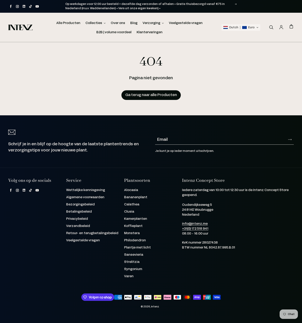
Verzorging (152, 23)
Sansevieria (133, 254)
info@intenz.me (195, 223)
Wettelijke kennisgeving (85, 190)
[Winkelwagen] (291, 26)
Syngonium (133, 269)
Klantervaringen (150, 32)
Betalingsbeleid (79, 211)
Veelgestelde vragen (186, 23)
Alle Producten (68, 23)
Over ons (118, 23)
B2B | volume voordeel (113, 32)
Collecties (94, 23)
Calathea (131, 204)
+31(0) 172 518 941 (195, 228)
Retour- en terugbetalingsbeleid (92, 233)
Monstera (132, 233)
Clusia (129, 211)
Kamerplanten (135, 218)
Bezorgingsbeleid (80, 204)
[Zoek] (271, 27)
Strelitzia (131, 261)
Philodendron (135, 240)
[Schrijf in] (290, 139)
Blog (133, 23)
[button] (240, 27)
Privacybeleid (77, 218)
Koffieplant (133, 226)
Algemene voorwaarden (85, 197)
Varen (129, 276)
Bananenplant (135, 197)
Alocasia (131, 190)
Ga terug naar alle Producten (151, 95)
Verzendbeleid (78, 226)
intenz (155, 307)
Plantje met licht (137, 247)
